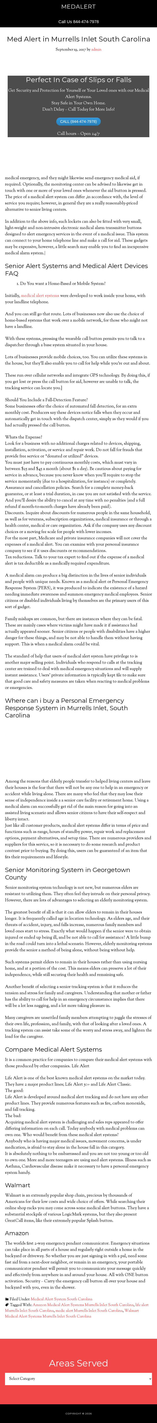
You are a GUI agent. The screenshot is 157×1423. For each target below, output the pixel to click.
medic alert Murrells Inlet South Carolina (89, 1311)
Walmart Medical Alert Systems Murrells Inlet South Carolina (72, 1313)
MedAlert (78, 6)
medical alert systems (40, 296)
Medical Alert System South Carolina (61, 1299)
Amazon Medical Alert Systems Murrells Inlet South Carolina (83, 1305)
